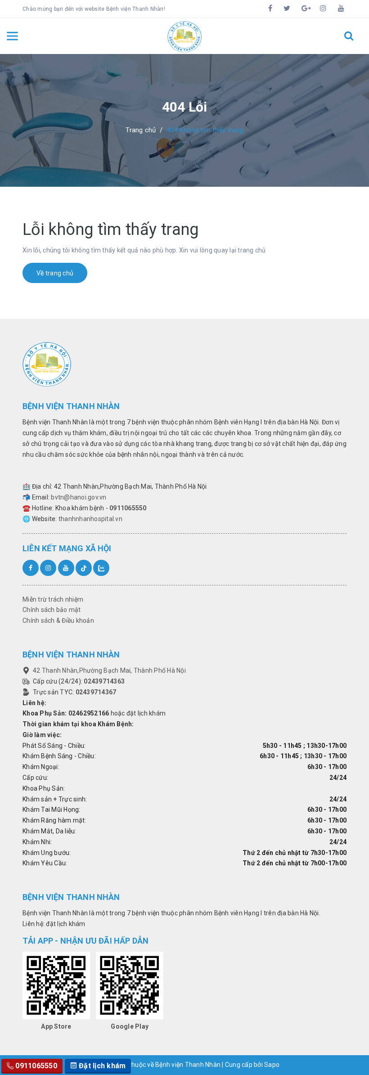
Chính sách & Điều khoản (58, 620)
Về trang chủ (54, 273)
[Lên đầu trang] (351, 1046)
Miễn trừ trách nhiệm (52, 599)
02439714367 (96, 692)
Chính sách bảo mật (51, 609)
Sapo (271, 1064)
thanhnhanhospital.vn (90, 518)
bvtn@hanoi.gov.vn (78, 497)
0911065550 (128, 508)
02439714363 (104, 681)
